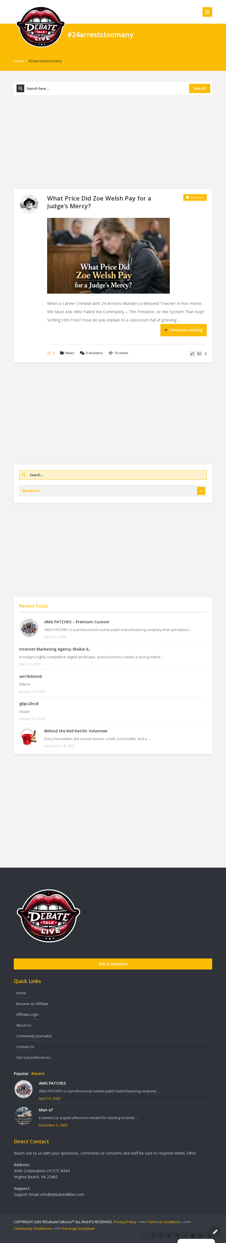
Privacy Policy (125, 1221)
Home (19, 60)
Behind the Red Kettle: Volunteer (76, 730)
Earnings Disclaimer (78, 1228)
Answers (94, 352)
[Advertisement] (113, 141)
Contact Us (25, 1046)
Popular (21, 1073)
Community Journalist (34, 1035)
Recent (38, 1073)
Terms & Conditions (164, 1221)
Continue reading (186, 329)
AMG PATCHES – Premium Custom (76, 621)
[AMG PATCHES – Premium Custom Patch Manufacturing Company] (29, 628)
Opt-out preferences (33, 1057)
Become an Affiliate (32, 1003)
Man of (46, 1109)
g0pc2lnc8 (28, 703)
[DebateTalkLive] (40, 26)
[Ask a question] (214, 1231)
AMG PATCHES (52, 1083)
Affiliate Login (27, 1014)
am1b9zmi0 (30, 676)
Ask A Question (113, 963)
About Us (23, 1025)
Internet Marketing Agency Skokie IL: (54, 649)
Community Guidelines (33, 1228)
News (69, 352)
